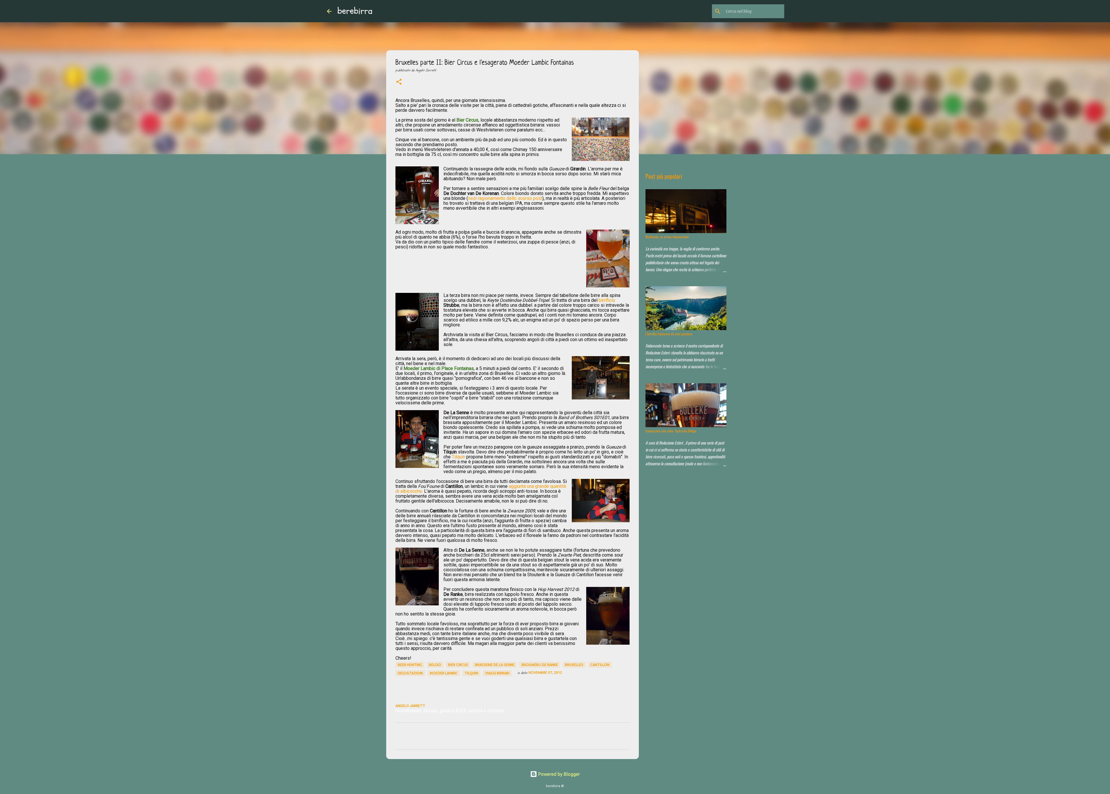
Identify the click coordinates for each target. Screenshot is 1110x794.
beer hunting (410, 665)
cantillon (599, 665)
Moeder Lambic (444, 673)
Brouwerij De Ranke (539, 665)
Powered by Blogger (558, 774)
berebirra (355, 11)
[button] (398, 82)
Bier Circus (458, 665)
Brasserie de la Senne (495, 665)
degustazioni (410, 673)
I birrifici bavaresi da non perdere (668, 333)
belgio (435, 665)
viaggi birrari (497, 673)
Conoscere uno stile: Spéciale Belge (670, 430)
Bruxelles (574, 665)
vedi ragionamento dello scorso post (505, 198)
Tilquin (458, 457)
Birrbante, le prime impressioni (667, 236)
